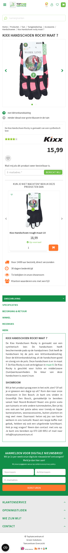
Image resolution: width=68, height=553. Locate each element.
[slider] (11, 139)
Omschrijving (12, 298)
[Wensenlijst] (57, 4)
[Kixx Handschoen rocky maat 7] (34, 71)
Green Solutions (34, 539)
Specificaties (10, 304)
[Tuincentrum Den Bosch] (17, 5)
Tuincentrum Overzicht (34, 543)
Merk (5, 330)
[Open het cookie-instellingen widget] (5, 547)
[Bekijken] (63, 4)
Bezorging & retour (14, 311)
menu (4, 4)
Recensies (8, 323)
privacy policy (50, 464)
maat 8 (50, 364)
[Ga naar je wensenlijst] (58, 4)
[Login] (51, 4)
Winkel (6, 317)
